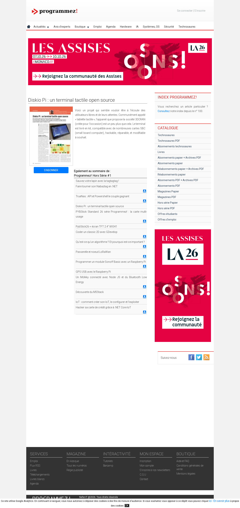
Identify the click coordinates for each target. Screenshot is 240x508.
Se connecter (185, 10)
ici (210, 500)
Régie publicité (75, 470)
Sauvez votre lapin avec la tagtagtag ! (97, 180)
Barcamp (108, 465)
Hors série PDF (166, 208)
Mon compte (147, 465)
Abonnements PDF (169, 185)
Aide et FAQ (182, 461)
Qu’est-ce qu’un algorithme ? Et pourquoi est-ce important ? (110, 241)
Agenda (111, 26)
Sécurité (169, 26)
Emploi (98, 26)
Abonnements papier (170, 163)
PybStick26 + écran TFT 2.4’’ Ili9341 (96, 226)
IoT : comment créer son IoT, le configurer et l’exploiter (107, 301)
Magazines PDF (167, 197)
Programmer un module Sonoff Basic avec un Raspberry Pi (111, 261)
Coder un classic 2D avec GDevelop (96, 231)
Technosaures (186, 26)
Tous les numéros (77, 465)
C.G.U (143, 474)
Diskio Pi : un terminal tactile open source (100, 206)
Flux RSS (35, 465)
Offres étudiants (167, 213)
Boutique (79, 27)
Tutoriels (108, 461)
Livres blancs (37, 479)
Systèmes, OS (151, 26)
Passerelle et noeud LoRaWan (93, 251)
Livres (161, 152)
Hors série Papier (168, 202)
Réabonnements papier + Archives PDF (181, 168)
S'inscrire (199, 10)
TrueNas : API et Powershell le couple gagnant (102, 196)
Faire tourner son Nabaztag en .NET (97, 186)
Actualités (38, 27)
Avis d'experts (62, 26)
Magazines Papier (168, 191)
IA (137, 26)
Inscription (145, 461)
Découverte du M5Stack (90, 292)
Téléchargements (40, 474)
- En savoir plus (221, 500)
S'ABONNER (51, 170)
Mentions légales (185, 473)
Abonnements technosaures (175, 146)
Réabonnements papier (172, 174)
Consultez (164, 111)
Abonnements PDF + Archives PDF (178, 180)
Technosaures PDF (169, 140)
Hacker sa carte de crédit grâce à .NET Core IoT (103, 307)
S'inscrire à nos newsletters (155, 470)
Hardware (126, 26)
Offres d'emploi (167, 219)
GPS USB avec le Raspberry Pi (93, 271)
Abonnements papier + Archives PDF (179, 157)
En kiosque (73, 461)
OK (126, 505)
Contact (144, 479)
